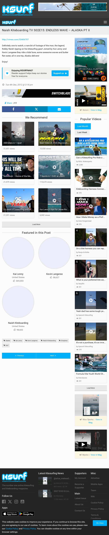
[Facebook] (4, 502)
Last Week (82, 132)
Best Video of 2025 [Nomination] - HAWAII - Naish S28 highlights (55, 143)
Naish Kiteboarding (18, 323)
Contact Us (80, 510)
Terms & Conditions (96, 517)
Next (52, 356)
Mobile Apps (96, 484)
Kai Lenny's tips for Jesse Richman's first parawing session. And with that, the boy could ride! (55, 209)
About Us (79, 504)
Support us (58, 73)
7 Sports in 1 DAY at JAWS (52, 176)
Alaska (7, 341)
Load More (36, 224)
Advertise (95, 478)
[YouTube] (22, 502)
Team (93, 490)
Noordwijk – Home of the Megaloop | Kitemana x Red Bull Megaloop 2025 (18, 176)
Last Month (82, 126)
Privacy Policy (97, 509)
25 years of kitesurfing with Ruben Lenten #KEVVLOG (18, 209)
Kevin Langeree (54, 274)
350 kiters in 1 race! (12, 143)
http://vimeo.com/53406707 (15, 39)
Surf (6, 345)
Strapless (64, 341)
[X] (10, 502)
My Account (80, 478)
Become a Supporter (79, 486)
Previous (20, 356)
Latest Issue (80, 498)
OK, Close (100, 523)
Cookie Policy (97, 502)
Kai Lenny (18, 274)
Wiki (93, 496)
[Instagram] (16, 502)
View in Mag (96, 110)
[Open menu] (105, 22)
